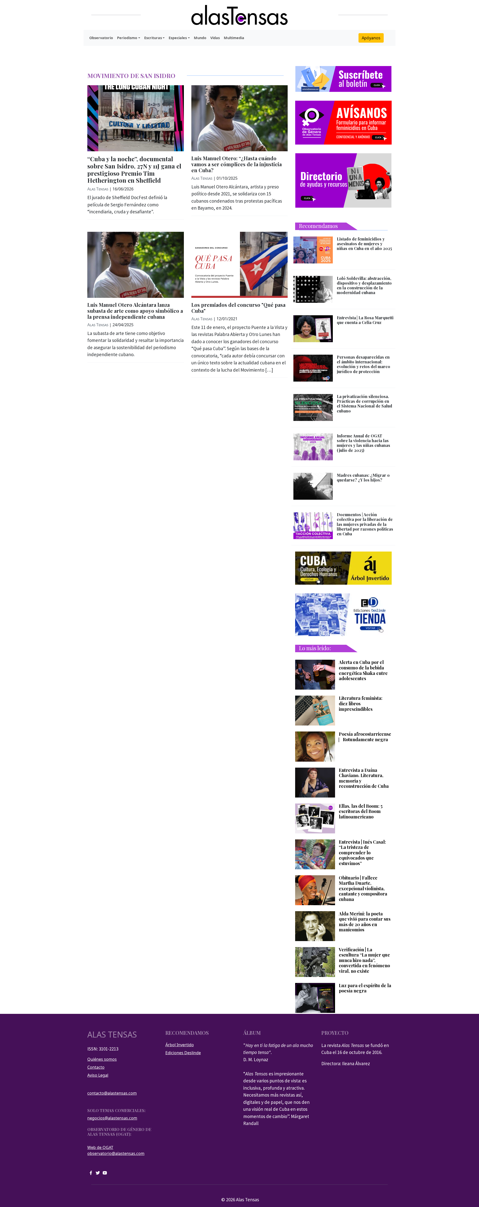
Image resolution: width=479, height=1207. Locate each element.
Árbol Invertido (179, 1044)
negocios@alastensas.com (112, 1118)
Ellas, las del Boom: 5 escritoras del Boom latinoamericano (360, 812)
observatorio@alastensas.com (115, 1153)
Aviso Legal (97, 1075)
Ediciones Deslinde (183, 1052)
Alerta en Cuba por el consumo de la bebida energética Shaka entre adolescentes (363, 670)
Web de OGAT (100, 1147)
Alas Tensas (97, 189)
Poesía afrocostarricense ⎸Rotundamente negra (365, 736)
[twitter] (97, 1172)
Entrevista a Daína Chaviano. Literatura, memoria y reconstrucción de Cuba (364, 778)
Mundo (200, 37)
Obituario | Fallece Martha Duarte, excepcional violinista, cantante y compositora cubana (363, 888)
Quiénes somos (102, 1059)
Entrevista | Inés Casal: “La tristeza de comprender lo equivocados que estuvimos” (362, 852)
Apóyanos (371, 38)
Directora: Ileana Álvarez (345, 1063)
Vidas (215, 37)
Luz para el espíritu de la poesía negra (365, 988)
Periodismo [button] (127, 37)
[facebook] (90, 1172)
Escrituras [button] (153, 37)
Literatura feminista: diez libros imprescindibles (360, 704)
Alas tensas (112, 1034)
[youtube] (104, 1172)
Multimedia (234, 37)
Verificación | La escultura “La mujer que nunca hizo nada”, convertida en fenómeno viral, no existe (364, 960)
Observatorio (101, 37)
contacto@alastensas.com (112, 1093)
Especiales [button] (178, 37)
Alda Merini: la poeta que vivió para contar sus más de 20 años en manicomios (364, 922)
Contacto (96, 1067)
